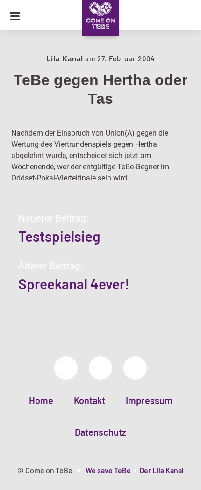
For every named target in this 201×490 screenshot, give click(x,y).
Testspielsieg (59, 236)
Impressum (149, 400)
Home (41, 400)
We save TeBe (108, 470)
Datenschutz (100, 432)
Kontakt (89, 400)
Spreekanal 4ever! (73, 283)
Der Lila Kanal (161, 470)
